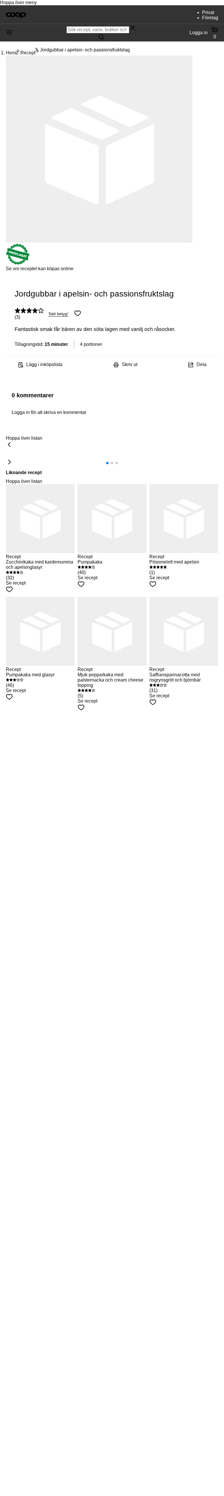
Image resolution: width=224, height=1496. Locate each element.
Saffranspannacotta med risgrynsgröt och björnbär (175, 677)
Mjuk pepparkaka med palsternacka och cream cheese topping (110, 680)
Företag (210, 17)
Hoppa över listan (24, 438)
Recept (27, 52)
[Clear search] (132, 28)
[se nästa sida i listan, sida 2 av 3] (9, 462)
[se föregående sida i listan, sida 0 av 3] (9, 445)
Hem (11, 52)
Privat (208, 12)
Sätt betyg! (58, 313)
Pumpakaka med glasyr (30, 674)
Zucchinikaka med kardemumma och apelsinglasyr (39, 564)
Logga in (199, 32)
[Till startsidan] (16, 14)
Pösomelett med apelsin (174, 561)
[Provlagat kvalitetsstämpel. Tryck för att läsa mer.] (18, 263)
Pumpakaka (90, 561)
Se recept (16, 582)
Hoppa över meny (18, 2)
